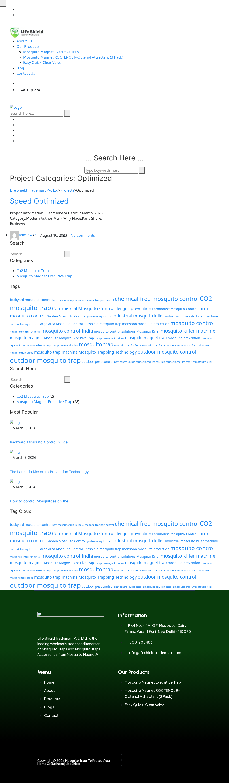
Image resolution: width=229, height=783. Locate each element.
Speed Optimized (39, 201)
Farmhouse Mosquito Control (174, 308)
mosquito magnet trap (146, 337)
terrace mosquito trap (178, 361)
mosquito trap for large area (158, 345)
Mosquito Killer (148, 331)
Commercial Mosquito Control (83, 308)
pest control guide (124, 361)
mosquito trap (96, 344)
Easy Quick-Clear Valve (42, 62)
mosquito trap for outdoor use (192, 345)
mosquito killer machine (188, 330)
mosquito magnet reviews (109, 338)
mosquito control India (67, 330)
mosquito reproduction (65, 345)
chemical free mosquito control (157, 299)
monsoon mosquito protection (145, 323)
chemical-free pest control (99, 300)
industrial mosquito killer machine (191, 316)
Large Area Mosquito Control (60, 323)
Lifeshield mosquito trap (102, 323)
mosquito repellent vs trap (36, 345)
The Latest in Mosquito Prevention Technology (49, 471)
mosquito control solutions (115, 331)
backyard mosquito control (30, 299)
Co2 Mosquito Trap (33, 270)
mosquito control (192, 323)
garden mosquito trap (99, 316)
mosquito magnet (26, 337)
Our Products (28, 46)
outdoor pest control (97, 361)
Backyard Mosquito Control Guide (39, 442)
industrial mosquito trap (24, 324)
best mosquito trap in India (68, 300)
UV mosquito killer (201, 361)
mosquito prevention (184, 338)
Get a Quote (29, 90)
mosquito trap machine (56, 352)
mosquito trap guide (21, 352)
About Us (24, 41)
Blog (20, 67)
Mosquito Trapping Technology (107, 352)
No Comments (83, 235)
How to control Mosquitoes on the (39, 501)
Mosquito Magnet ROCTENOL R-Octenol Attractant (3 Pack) (73, 57)
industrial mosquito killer (138, 316)
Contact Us (26, 73)
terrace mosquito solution (150, 361)
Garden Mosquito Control (66, 316)
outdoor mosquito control (167, 351)
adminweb (28, 234)
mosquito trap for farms (127, 345)
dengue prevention (133, 308)
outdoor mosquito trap (45, 360)
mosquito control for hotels (25, 331)
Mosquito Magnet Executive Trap (51, 51)
